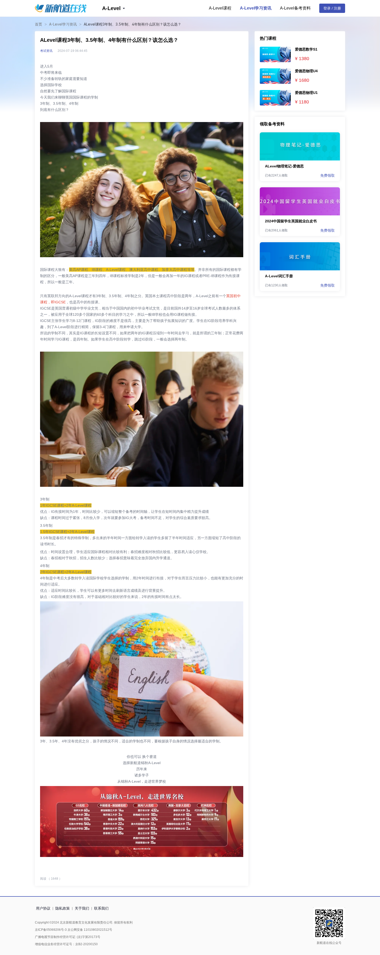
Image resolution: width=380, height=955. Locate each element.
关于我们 (82, 908)
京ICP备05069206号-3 (51, 930)
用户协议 (43, 908)
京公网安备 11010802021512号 (89, 930)
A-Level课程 (220, 8)
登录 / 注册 (332, 8)
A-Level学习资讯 (255, 8)
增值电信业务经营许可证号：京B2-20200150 (66, 944)
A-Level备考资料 (295, 8)
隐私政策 (62, 908)
